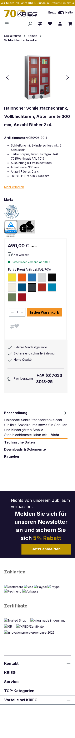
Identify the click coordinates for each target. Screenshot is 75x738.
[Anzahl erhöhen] (22, 312)
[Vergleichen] (12, 327)
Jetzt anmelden (46, 549)
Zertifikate (15, 605)
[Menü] (8, 24)
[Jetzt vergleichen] (40, 24)
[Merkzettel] (50, 24)
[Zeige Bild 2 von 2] (41, 97)
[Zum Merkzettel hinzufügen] (16, 326)
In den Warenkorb (44, 312)
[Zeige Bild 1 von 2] (33, 97)
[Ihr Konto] (60, 24)
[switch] (61, 12)
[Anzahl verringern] (12, 312)
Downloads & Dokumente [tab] (25, 449)
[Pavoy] (18, 211)
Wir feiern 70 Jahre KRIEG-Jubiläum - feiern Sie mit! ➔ (37, 3)
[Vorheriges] (7, 77)
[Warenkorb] (70, 24)
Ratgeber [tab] (12, 456)
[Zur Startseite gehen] (22, 13)
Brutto (52, 12)
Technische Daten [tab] (19, 442)
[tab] (36, 424)
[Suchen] (30, 24)
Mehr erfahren (14, 187)
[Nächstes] (68, 77)
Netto (69, 12)
